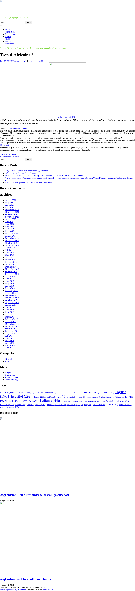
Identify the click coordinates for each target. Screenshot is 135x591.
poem (30, 405)
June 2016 (9, 338)
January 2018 (10, 293)
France (39, 397)
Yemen (14, 407)
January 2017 (10, 321)
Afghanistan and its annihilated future (20, 173)
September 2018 (12, 274)
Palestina (123, 401)
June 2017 (9, 310)
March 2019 (10, 260)
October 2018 (11, 271)
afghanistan (19, 392)
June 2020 (9, 224)
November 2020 (12, 212)
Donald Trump (93, 392)
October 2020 (11, 214)
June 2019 (9, 252)
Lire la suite (5, 145)
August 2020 (10, 219)
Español (22, 396)
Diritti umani (78, 392)
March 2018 (10, 288)
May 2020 (9, 226)
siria (72, 404)
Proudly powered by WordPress (13, 590)
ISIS (129, 397)
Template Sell (48, 590)
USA (112, 404)
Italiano (51, 400)
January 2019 (10, 264)
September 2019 (12, 245)
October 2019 (11, 243)
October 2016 (11, 329)
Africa (29, 393)
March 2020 (10, 231)
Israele (22, 401)
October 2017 (11, 300)
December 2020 (12, 210)
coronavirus (50, 393)
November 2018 (12, 269)
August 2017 (10, 305)
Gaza (72, 397)
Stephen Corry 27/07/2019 (67, 117)
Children (9, 39)
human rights (93, 397)
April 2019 (9, 257)
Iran (113, 397)
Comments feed (11, 377)
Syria (79, 405)
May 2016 (9, 340)
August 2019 (10, 248)
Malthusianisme (36, 48)
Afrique (18, 48)
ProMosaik (9, 44)
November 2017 (12, 298)
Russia (51, 405)
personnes (63, 48)
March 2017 (10, 317)
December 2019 (12, 238)
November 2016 (12, 326)
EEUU (109, 392)
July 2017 (9, 307)
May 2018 (9, 283)
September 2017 (12, 302)
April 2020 (9, 229)
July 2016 (9, 336)
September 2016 (12, 331)
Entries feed (10, 375)
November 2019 (12, 240)
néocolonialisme (51, 48)
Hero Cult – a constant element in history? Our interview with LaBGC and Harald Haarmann (44, 175)
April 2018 (9, 286)
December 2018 (12, 267)
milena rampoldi (36, 61)
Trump (88, 405)
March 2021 (10, 207)
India (104, 397)
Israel (8, 401)
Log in (8, 372)
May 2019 (9, 255)
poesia (40, 404)
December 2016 (12, 324)
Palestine (7, 404)
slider (7, 361)
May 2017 (9, 312)
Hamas (82, 397)
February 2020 (11, 233)
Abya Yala (7, 392)
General (3, 48)
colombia (39, 392)
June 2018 (9, 281)
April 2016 (9, 343)
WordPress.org (11, 380)
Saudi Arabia (61, 405)
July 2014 (9, 348)
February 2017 (11, 319)
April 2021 (9, 205)
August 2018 (10, 276)
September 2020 (12, 217)
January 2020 (10, 236)
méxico (101, 401)
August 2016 (10, 333)
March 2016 (10, 345)
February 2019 (11, 262)
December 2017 (12, 295)
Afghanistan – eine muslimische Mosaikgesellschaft (26, 171)
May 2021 (9, 202)
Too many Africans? (8, 154)
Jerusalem (69, 401)
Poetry (8, 41)
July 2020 (9, 221)
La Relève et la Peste (18, 128)
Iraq (121, 397)
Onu (110, 401)
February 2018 (11, 290)
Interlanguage (11, 34)
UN (103, 405)
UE (96, 405)
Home (7, 29)
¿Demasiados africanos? (10, 157)
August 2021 (10, 200)
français (26, 48)
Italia (34, 401)
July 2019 (9, 250)
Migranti (90, 401)
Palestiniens (20, 405)
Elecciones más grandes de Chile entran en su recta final (28, 183)
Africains (10, 48)
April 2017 (9, 314)
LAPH (8, 36)
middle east (79, 401)
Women (4, 407)
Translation (10, 32)
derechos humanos (63, 392)
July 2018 (9, 279)
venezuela (125, 404)
